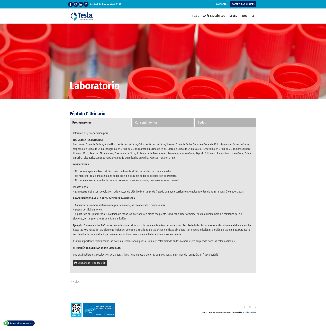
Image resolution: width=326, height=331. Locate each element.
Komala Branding (249, 312)
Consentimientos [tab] (146, 122)
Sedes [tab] (202, 122)
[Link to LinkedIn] (80, 4)
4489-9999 (115, 4)
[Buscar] (253, 16)
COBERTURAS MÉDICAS (243, 4)
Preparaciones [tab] (82, 122)
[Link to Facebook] (70, 4)
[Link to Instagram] (75, 4)
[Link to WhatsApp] (85, 4)
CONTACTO (221, 4)
